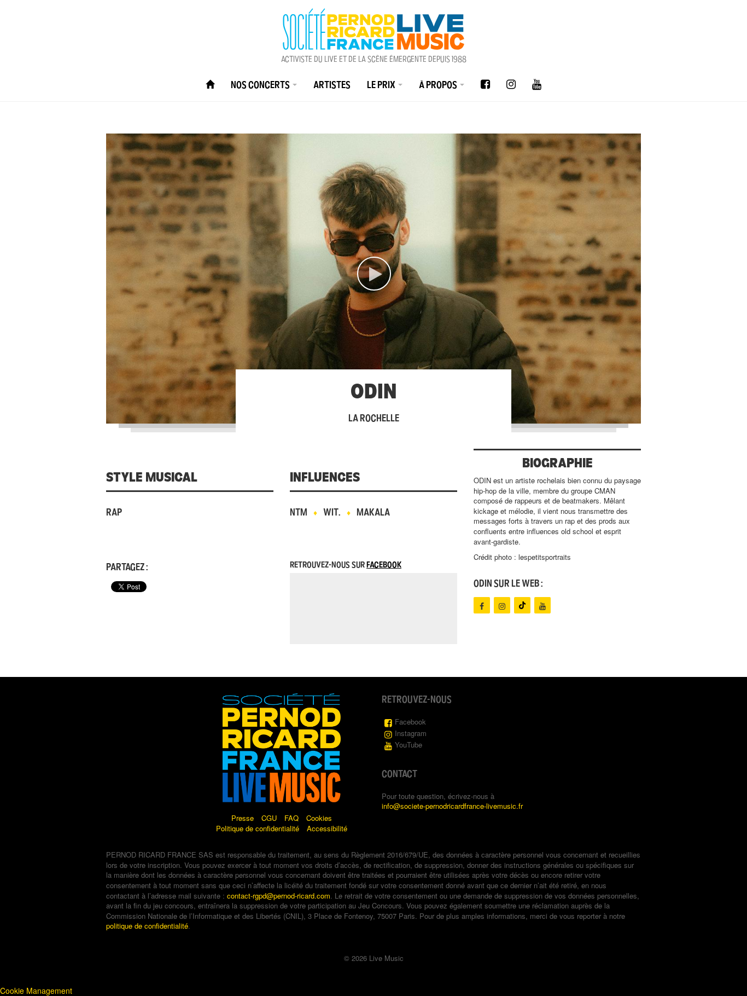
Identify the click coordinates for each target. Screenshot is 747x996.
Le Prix (382, 85)
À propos (439, 85)
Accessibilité (327, 828)
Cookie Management (36, 990)
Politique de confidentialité (257, 828)
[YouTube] (537, 84)
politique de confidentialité (147, 925)
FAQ (291, 818)
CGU (269, 818)
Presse (242, 818)
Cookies (319, 818)
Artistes (332, 85)
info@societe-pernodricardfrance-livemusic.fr (452, 806)
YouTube (408, 744)
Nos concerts (261, 85)
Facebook (383, 564)
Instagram (411, 733)
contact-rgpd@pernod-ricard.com (278, 895)
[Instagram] (511, 84)
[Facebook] (485, 84)
